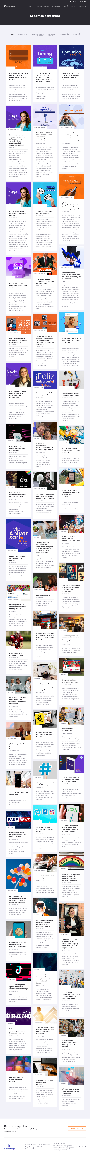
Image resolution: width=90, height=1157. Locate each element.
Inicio (30, 6)
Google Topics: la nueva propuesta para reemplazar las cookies (18, 945)
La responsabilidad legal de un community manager (44, 1082)
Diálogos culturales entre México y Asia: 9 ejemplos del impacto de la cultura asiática (45, 636)
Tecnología (76, 34)
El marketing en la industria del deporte (16, 654)
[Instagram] (73, 1)
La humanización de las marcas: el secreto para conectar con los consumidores (17, 394)
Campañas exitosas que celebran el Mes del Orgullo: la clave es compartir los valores (71, 877)
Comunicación (64, 34)
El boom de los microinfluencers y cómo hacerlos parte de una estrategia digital (71, 995)
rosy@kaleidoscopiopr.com (62, 1146)
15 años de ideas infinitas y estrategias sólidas (45, 394)
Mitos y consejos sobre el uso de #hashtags (45, 784)
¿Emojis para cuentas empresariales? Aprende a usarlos (71, 450)
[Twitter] (70, 1)
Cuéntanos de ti (77, 1128)
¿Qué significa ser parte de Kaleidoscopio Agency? (17, 558)
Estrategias (56, 6)
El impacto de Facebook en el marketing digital (70, 681)
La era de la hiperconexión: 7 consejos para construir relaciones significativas (44, 447)
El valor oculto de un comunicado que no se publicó (17, 213)
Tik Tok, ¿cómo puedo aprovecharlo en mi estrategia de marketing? (18, 987)
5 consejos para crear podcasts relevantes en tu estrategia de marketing (70, 639)
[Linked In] (75, 1)
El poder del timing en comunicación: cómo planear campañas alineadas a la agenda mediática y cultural (44, 77)
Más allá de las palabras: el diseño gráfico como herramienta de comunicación (71, 588)
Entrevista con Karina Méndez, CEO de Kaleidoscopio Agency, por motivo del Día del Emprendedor (70, 944)
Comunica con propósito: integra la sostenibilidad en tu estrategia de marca (71, 76)
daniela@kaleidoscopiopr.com (63, 1148)
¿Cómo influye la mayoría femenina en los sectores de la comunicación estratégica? (45, 1031)
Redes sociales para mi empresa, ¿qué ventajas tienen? (44, 829)
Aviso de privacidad (60, 1150)
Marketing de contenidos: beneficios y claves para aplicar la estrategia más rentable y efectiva (45, 687)
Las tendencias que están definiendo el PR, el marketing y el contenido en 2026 (18, 76)
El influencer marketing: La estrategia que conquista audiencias (71, 340)
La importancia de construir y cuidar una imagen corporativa (17, 1031)
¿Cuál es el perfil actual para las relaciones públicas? (17, 746)
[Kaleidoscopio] (10, 6)
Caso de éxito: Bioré (43, 595)
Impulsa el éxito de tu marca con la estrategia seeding (18, 285)
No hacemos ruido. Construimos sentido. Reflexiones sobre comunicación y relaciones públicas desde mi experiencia (17, 140)
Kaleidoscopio (22, 34)
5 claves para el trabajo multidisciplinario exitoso (71, 394)
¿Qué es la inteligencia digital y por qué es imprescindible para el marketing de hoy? (70, 829)
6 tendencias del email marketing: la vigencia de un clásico (45, 734)
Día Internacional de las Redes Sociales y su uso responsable (70, 1091)
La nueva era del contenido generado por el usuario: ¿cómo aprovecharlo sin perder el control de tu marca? (71, 137)
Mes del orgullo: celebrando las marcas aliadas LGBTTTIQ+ (17, 495)
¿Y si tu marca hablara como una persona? (44, 212)
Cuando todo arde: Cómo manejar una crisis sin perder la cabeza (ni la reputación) (71, 276)
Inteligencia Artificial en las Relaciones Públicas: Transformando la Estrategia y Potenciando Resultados (45, 340)
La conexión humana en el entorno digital (45, 877)
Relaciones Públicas (37, 34)
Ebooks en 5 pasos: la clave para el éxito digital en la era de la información (71, 493)
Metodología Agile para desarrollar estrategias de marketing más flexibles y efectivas (44, 923)
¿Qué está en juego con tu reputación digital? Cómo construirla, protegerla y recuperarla (71, 206)
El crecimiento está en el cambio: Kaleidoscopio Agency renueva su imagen (70, 780)
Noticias (74, 6)
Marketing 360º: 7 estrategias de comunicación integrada (71, 539)
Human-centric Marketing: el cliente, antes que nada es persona (69, 1044)
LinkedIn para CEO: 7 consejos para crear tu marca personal (17, 607)
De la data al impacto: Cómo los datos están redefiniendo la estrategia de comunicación (44, 137)
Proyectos (38, 6)
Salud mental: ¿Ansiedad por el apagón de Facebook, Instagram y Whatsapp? (18, 701)
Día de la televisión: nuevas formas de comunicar (16, 1079)
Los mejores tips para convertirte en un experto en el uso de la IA (18, 340)
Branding (40, 36)
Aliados (46, 6)
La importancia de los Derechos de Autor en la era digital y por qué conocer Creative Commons (44, 979)
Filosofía (65, 6)
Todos (12, 34)
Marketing (51, 34)
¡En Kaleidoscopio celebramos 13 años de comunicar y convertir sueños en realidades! (17, 899)
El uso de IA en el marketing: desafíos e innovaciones (17, 448)
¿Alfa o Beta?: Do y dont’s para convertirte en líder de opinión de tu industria (45, 496)
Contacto (82, 6)
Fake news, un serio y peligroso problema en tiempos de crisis (17, 835)
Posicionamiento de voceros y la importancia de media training (45, 281)
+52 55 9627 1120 (59, 1144)
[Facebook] (68, 1)
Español (82, 1)
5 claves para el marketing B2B (67, 730)
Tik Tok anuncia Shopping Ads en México (18, 793)
